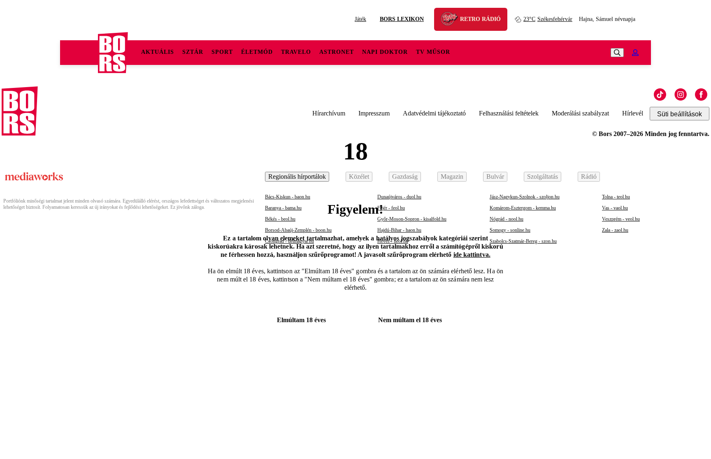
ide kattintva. (471, 254)
